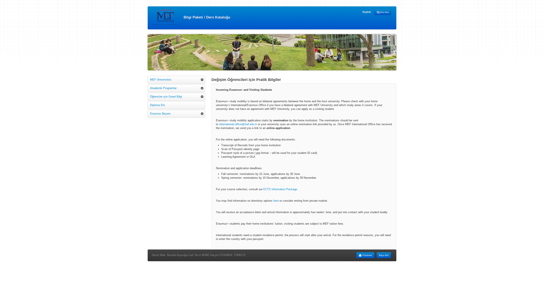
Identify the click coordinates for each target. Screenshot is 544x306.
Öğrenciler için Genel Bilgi (166, 96)
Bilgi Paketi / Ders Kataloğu (206, 17)
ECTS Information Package (280, 189)
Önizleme (367, 255)
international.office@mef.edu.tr (238, 124)
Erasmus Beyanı (160, 113)
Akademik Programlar (163, 88)
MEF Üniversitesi (160, 79)
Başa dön (384, 255)
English (367, 12)
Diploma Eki (157, 105)
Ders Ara (384, 12)
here (276, 200)
